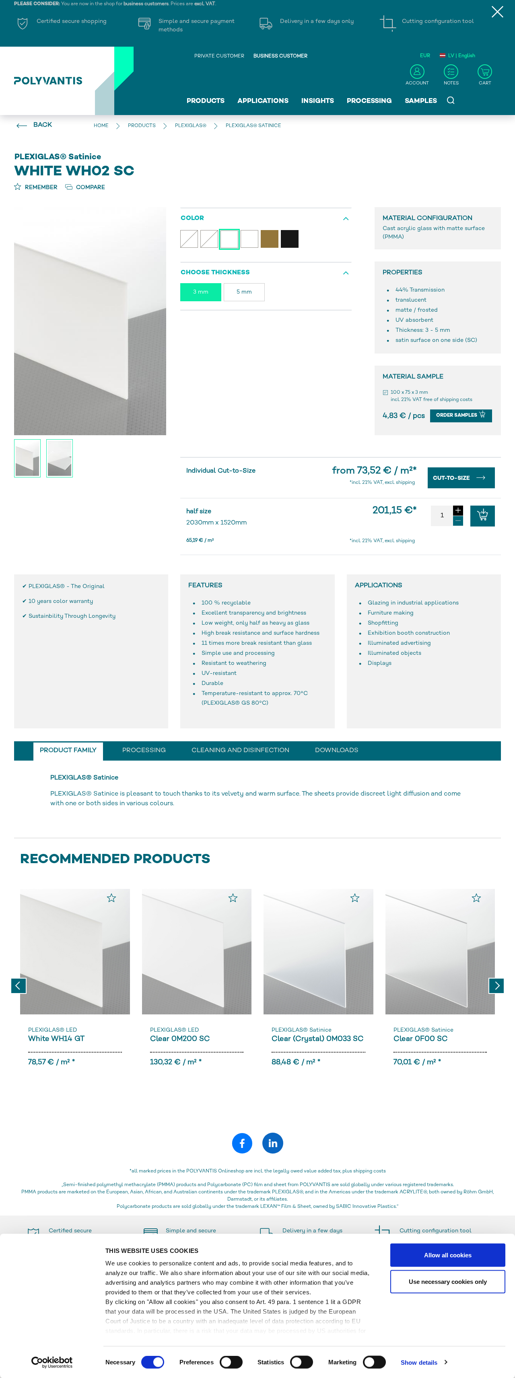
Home (101, 126)
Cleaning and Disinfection (240, 750)
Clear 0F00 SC (420, 1039)
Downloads (336, 750)
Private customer (219, 56)
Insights (317, 101)
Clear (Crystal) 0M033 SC (318, 1039)
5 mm (244, 292)
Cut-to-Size (452, 478)
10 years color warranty (61, 602)
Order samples (457, 415)
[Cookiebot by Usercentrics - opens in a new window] (52, 1362)
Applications (262, 101)
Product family (68, 750)
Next (496, 986)
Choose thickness (215, 272)
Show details (419, 1362)
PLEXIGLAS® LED (52, 1030)
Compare (89, 188)
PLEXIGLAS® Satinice (302, 1030)
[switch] (231, 1363)
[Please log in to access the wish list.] (111, 897)
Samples (421, 101)
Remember (40, 188)
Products (206, 101)
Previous (18, 986)
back (42, 125)
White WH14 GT (56, 1039)
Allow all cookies (448, 1255)
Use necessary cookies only (448, 1281)
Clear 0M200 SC (180, 1039)
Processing (369, 101)
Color (192, 218)
